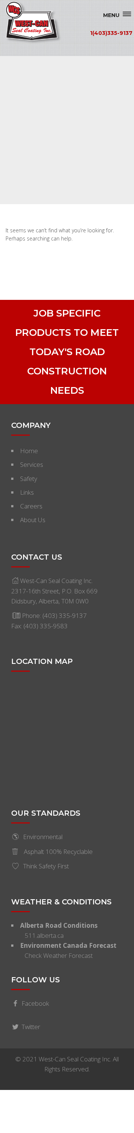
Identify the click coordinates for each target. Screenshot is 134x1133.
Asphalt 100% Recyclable (57, 851)
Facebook (35, 1003)
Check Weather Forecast (59, 955)
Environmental (43, 836)
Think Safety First (46, 866)
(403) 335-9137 (64, 615)
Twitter (31, 1026)
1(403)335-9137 (111, 32)
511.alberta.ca (44, 935)
